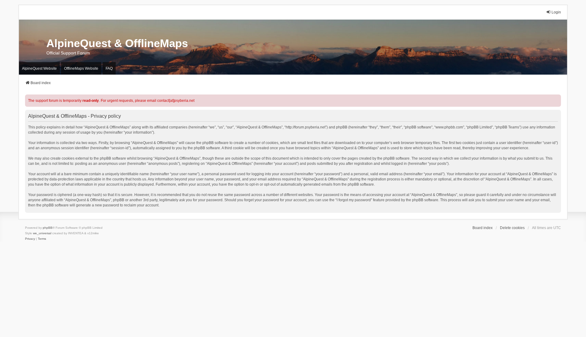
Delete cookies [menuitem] (512, 228)
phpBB (47, 227)
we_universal (42, 233)
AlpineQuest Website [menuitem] (39, 68)
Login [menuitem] (556, 12)
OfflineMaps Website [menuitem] (81, 68)
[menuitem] (30, 239)
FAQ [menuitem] (109, 68)
